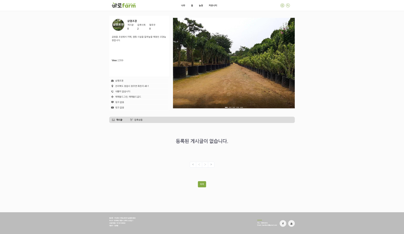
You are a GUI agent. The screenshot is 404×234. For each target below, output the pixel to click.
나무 (183, 5)
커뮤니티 (213, 5)
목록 (202, 184)
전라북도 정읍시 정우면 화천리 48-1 (132, 86)
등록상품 (138, 120)
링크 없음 (119, 102)
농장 (201, 5)
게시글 (119, 120)
